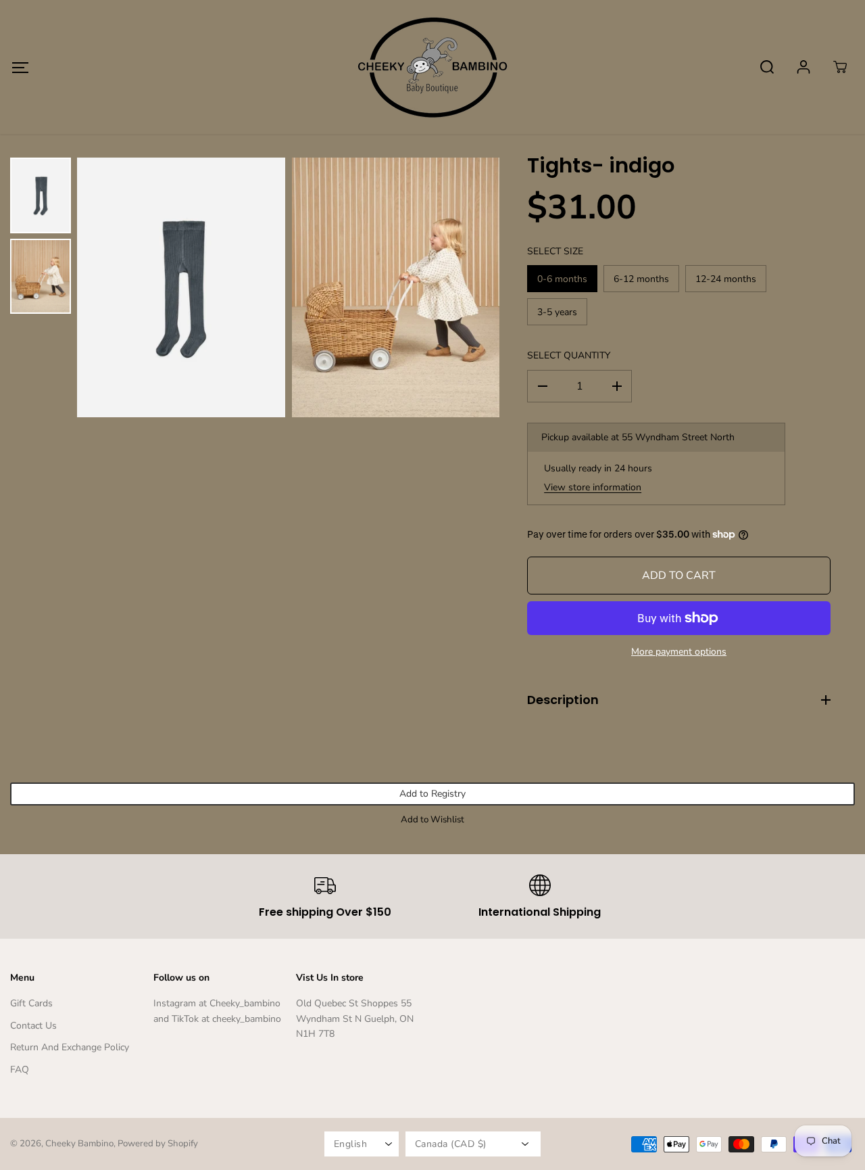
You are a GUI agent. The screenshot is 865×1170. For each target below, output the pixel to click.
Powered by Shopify (158, 1144)
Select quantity (568, 355)
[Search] (767, 67)
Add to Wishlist (432, 820)
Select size (555, 251)
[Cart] (840, 67)
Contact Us (33, 1025)
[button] (20, 67)
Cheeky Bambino (79, 1144)
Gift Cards (31, 1003)
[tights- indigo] (181, 287)
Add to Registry (432, 793)
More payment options (678, 651)
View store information (592, 487)
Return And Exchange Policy (69, 1047)
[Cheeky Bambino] (432, 66)
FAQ (19, 1069)
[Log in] (803, 67)
